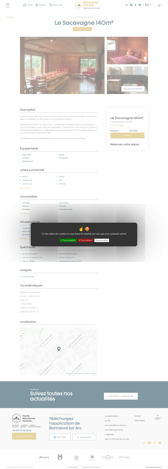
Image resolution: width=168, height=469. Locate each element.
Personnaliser (102, 240)
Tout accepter (69, 240)
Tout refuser (86, 240)
